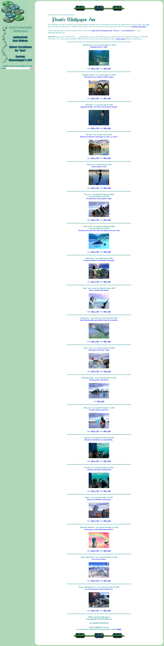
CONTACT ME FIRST (138, 26)
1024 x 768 (95, 68)
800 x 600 (107, 68)
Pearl (119, 629)
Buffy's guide (120, 39)
